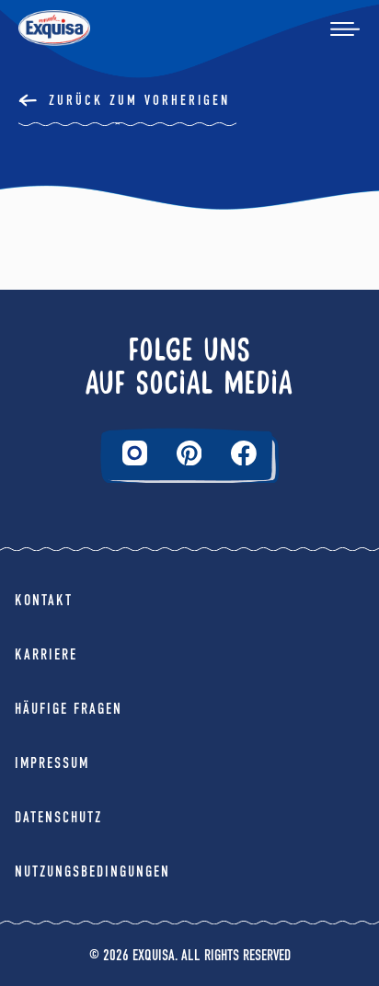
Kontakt (44, 600)
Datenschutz (58, 817)
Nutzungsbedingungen (92, 871)
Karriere (46, 654)
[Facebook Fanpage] (244, 453)
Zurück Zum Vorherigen (139, 100)
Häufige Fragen (68, 708)
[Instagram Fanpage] (134, 453)
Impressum (52, 763)
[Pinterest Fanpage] (189, 453)
